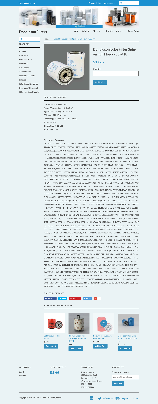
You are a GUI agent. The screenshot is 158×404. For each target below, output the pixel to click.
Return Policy (133, 31)
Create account (110, 3)
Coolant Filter (25, 71)
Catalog (85, 31)
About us (96, 31)
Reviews (62, 97)
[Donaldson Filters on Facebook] (52, 373)
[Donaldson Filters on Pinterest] (57, 373)
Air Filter (23, 51)
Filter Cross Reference (114, 31)
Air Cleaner (24, 67)
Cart (93, 3)
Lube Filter (23, 55)
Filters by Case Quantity (29, 92)
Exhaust (22, 80)
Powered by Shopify (54, 398)
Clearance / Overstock (28, 88)
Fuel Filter (23, 63)
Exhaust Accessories (27, 75)
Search (21, 372)
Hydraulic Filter (25, 59)
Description (50, 97)
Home (75, 31)
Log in (101, 3)
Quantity (97, 69)
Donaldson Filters (33, 32)
